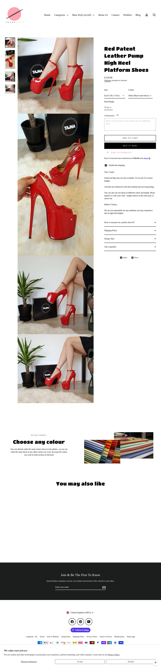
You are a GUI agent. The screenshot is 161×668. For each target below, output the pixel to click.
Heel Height (109, 102)
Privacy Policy (92, 637)
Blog (138, 15)
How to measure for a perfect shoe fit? (119, 222)
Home (47, 15)
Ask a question (110, 247)
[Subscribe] (104, 587)
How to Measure (53, 637)
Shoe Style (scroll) (82, 15)
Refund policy (119, 637)
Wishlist (127, 15)
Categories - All (31, 637)
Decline (131, 662)
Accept (80, 662)
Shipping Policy (110, 230)
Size (106, 90)
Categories (60, 15)
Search (42, 637)
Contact (115, 15)
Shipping (107, 80)
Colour (131, 90)
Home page (131, 637)
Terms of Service (106, 637)
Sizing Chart (109, 238)
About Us (103, 15)
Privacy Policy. (114, 655)
